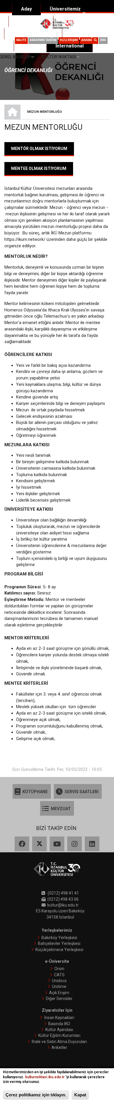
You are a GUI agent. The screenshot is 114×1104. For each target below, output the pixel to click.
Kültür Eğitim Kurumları (59, 1035)
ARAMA (87, 40)
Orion (59, 968)
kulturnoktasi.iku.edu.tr (45, 1077)
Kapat (80, 1094)
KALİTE (21, 40)
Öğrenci (80, 33)
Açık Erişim (59, 992)
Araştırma (73, 21)
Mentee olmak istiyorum (38, 168)
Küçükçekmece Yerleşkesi (59, 949)
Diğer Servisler (59, 998)
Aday (26, 9)
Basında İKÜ (59, 1023)
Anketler (59, 1047)
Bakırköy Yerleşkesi (59, 937)
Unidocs (59, 980)
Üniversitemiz (65, 9)
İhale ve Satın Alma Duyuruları (59, 1041)
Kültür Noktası (59, 56)
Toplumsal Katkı (30, 33)
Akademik (28, 21)
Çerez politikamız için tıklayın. (36, 1094)
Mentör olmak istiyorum (39, 148)
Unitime (59, 986)
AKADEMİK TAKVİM (43, 40)
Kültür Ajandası (59, 1029)
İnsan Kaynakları (59, 1017)
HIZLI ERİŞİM (69, 40)
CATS (59, 974)
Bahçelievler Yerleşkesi (59, 943)
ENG (103, 40)
